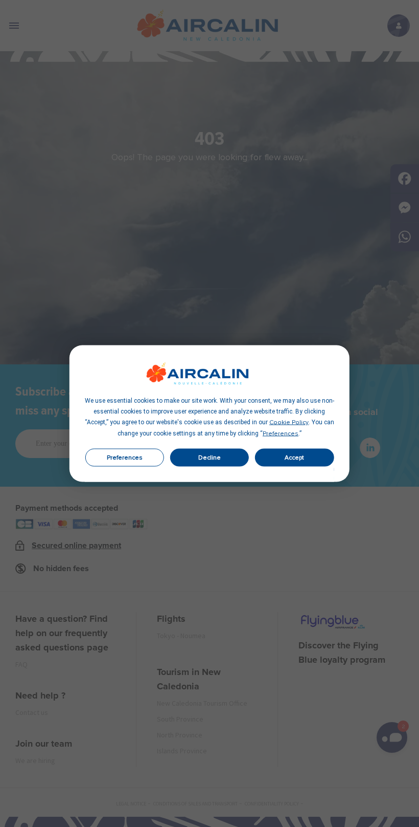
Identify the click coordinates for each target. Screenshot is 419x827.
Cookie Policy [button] (289, 423)
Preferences (125, 457)
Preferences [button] (280, 434)
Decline (209, 457)
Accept (294, 457)
